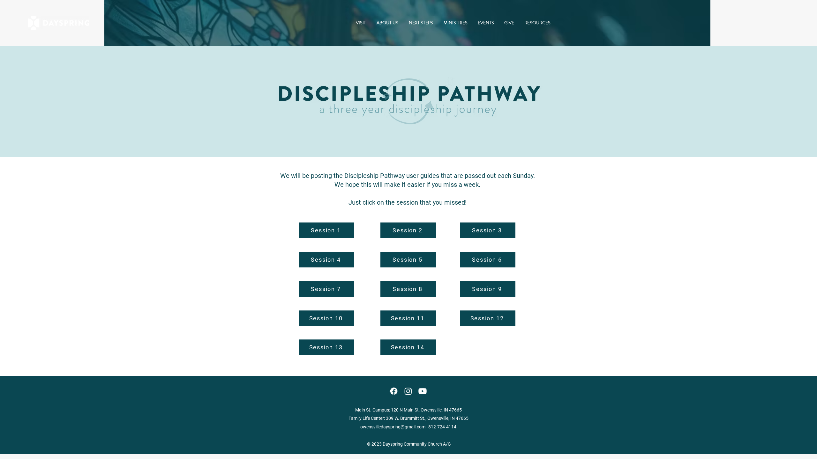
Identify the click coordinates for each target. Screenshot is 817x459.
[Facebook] (394, 391)
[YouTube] (422, 391)
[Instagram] (408, 391)
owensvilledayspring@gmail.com (392, 426)
